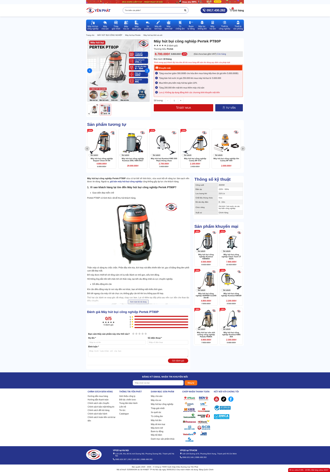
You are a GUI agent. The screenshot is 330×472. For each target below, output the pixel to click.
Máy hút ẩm (156, 420)
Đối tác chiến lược (127, 400)
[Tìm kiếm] (185, 10)
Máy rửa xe (156, 400)
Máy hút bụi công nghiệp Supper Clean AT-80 (105, 159)
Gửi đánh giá (178, 361)
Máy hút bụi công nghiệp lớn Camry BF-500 (229, 159)
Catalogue (124, 414)
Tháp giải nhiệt (157, 408)
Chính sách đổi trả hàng (98, 410)
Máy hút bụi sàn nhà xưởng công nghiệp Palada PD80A (206, 334)
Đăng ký (191, 383)
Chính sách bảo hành (97, 414)
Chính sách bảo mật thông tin (101, 407)
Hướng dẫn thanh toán (98, 400)
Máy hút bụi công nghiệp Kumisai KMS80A (206, 256)
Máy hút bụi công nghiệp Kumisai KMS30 (231, 294)
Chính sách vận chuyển (98, 403)
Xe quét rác (156, 412)
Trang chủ (90, 35)
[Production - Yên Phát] (98, 10)
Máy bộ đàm (156, 435)
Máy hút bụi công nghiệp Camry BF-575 (198, 159)
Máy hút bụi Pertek (133, 35)
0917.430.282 (215, 10)
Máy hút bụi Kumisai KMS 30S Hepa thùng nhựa (167, 159)
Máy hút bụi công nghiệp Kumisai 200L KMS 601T (136, 159)
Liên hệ (122, 407)
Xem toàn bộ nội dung (138, 302)
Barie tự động (157, 431)
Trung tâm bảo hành (128, 403)
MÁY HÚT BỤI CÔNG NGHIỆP (109, 35)
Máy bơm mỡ (157, 428)
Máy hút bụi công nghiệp (162, 404)
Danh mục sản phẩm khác (163, 439)
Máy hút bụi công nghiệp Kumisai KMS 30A (231, 334)
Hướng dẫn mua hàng (98, 396)
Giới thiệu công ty (127, 396)
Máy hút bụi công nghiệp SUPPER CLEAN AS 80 (206, 295)
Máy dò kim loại (158, 424)
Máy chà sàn (156, 396)
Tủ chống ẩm (157, 416)
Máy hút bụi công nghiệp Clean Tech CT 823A (231, 256)
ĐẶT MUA (185, 107)
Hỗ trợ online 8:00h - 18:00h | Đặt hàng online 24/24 (308, 470)
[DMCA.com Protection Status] (221, 417)
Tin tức (122, 410)
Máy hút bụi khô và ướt (152, 35)
